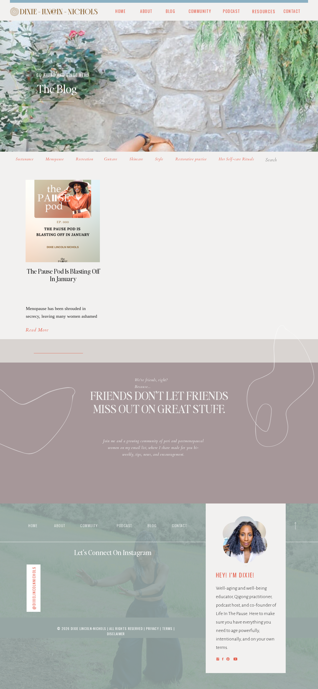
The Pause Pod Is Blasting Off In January (63, 275)
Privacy (153, 628)
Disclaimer (116, 633)
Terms (167, 628)
